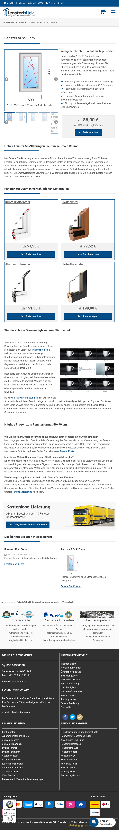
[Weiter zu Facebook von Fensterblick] (65, 717)
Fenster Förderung (70, 703)
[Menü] (14, 801)
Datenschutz (46, 822)
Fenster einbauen (70, 747)
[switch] (10, 819)
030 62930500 (36, 3)
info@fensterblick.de (16, 3)
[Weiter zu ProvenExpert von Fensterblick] (80, 717)
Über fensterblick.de (71, 671)
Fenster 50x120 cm (71, 586)
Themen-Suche (68, 663)
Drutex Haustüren (11, 751)
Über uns (42, 8)
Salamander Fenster (12, 767)
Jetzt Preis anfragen (87, 316)
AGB (54, 822)
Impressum (35, 822)
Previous (6, 79)
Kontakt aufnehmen (71, 667)
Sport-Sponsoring (70, 683)
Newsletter (66, 707)
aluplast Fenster (10, 740)
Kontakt (14, 8)
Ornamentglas (39, 349)
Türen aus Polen (69, 763)
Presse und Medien (70, 679)
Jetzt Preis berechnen (88, 132)
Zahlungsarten (68, 699)
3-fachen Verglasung (24, 397)
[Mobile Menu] (112, 12)
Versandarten (68, 695)
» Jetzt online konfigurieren (16, 712)
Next (56, 79)
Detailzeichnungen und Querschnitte (79, 732)
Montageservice (69, 771)
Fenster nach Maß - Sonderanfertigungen (23, 779)
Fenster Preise (68, 755)
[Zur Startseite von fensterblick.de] (19, 16)
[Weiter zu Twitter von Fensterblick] (72, 717)
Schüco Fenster (10, 771)
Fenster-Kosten (67, 451)
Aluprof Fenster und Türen (15, 736)
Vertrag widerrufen (79, 822)
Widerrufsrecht (64, 822)
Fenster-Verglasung (22, 491)
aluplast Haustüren (12, 744)
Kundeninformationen (72, 691)
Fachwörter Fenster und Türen (76, 736)
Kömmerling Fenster (12, 763)
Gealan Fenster (10, 755)
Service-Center (68, 767)
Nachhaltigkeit (68, 687)
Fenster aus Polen (70, 759)
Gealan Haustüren (11, 759)
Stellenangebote (69, 675)
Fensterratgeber (69, 751)
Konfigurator (29, 8)
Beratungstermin (56, 3)
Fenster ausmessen (71, 744)
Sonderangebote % (70, 775)
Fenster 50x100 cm (14, 564)
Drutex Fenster (9, 747)
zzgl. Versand (96, 125)
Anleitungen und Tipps (72, 740)
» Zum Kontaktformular (14, 681)
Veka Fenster (8, 775)
